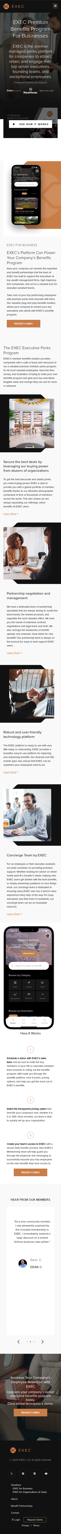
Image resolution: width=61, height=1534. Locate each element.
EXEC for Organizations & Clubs (30, 1492)
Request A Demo (23, 323)
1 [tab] (27, 1341)
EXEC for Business (23, 1488)
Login (17, 1519)
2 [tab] (30, 1341)
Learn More (9, 513)
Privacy (25, 1525)
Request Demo (35, 1519)
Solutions (16, 1485)
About (14, 1499)
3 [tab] (34, 1341)
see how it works (32, 124)
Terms (36, 1525)
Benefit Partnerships (22, 1506)
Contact (15, 1512)
